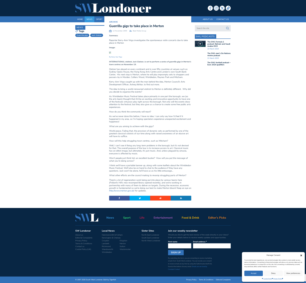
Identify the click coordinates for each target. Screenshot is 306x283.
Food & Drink (190, 217)
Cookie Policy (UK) (83, 249)
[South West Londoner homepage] (113, 8)
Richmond (106, 246)
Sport (127, 217)
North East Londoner (150, 235)
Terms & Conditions (83, 243)
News (110, 217)
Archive (113, 22)
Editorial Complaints (83, 237)
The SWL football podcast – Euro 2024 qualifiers (219, 63)
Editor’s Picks (217, 217)
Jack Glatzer (97, 35)
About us (208, 19)
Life (142, 217)
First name (172, 242)
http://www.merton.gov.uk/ (121, 190)
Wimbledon (107, 252)
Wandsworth (107, 249)
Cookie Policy (267, 279)
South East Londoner (150, 237)
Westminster (125, 249)
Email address (200, 242)
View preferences (293, 273)
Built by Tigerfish (109, 280)
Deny (273, 273)
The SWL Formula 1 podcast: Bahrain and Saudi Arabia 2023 (218, 44)
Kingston (123, 240)
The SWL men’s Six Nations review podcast (219, 54)
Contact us (222, 19)
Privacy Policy (277, 279)
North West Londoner (151, 240)
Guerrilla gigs (82, 35)
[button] (301, 255)
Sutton (122, 246)
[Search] (227, 28)
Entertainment (163, 217)
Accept (253, 273)
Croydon (105, 240)
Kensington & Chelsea (111, 237)
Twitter (222, 8)
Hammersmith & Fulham (112, 235)
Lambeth (105, 243)
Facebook (210, 8)
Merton (123, 243)
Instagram (216, 8)
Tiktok (228, 8)
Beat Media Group (139, 31)
